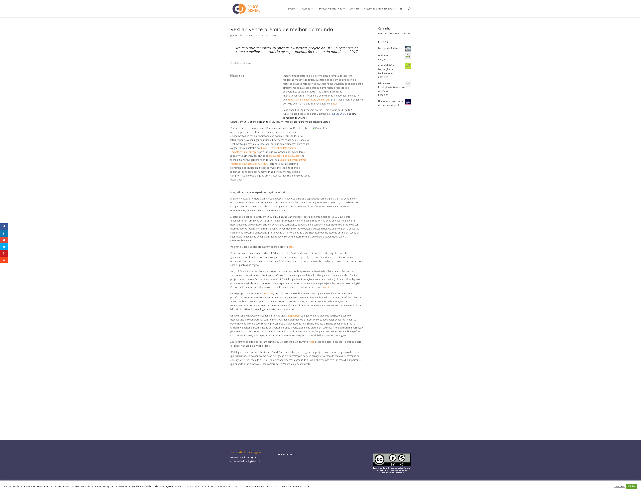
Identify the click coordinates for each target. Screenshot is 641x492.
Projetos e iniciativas (330, 9)
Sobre (291, 9)
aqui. (335, 103)
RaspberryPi (293, 315)
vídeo (311, 341)
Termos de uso (285, 454)
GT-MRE (268, 293)
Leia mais (619, 486)
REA (274, 35)
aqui (291, 246)
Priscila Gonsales (244, 35)
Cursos (306, 9)
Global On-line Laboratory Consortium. (309, 99)
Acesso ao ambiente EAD (378, 9)
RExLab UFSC (338, 113)
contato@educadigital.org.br (245, 461)
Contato (355, 9)
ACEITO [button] (631, 486)
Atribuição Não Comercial (391, 472)
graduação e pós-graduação (284, 155)
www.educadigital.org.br (243, 457)
